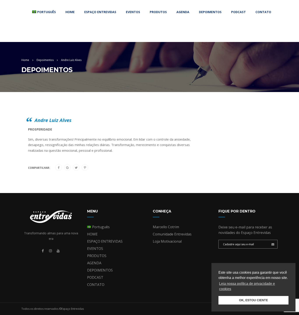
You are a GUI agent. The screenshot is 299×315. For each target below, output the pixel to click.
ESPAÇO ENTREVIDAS (100, 12)
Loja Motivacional (167, 241)
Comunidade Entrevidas (172, 234)
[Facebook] (59, 168)
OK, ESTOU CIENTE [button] (253, 300)
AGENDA (182, 12)
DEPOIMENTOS (210, 12)
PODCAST (238, 12)
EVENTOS (133, 12)
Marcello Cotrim (166, 227)
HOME (70, 12)
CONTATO (263, 12)
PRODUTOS (158, 12)
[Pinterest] (85, 168)
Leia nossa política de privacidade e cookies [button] (247, 286)
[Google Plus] (67, 168)
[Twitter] (76, 168)
